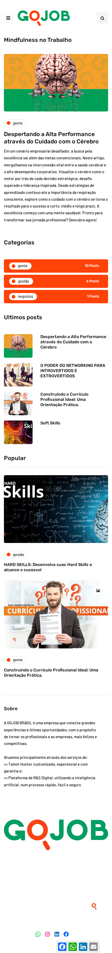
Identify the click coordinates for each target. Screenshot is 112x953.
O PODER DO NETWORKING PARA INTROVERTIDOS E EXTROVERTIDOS (72, 370)
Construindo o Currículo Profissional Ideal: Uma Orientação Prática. (64, 399)
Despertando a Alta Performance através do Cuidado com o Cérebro (51, 138)
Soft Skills (50, 423)
